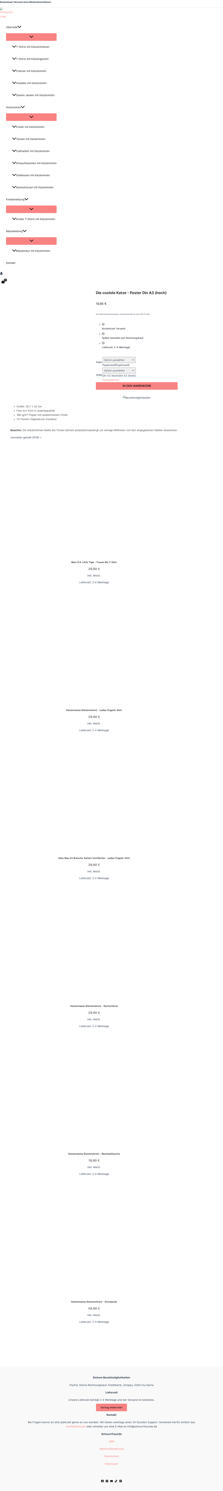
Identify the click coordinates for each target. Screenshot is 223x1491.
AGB (111, 1441)
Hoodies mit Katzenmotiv (31, 83)
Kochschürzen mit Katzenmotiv (35, 187)
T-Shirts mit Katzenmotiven (32, 46)
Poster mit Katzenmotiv (30, 126)
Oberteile (11, 27)
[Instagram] (107, 1481)
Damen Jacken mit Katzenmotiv (35, 95)
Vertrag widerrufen (111, 1407)
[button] (19, 27)
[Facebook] (102, 1481)
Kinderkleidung (15, 199)
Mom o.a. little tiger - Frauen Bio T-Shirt (94, 562)
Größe (99, 375)
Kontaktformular (76, 1426)
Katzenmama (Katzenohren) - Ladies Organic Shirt (94, 710)
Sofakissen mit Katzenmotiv (33, 175)
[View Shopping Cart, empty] (3, 282)
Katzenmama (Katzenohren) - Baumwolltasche (94, 1153)
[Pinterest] (120, 1481)
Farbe (99, 362)
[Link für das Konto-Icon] (1, 274)
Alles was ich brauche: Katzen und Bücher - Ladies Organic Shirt (94, 858)
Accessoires (13, 107)
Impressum (111, 1463)
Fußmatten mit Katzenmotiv (33, 151)
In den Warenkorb (137, 386)
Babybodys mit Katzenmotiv (33, 250)
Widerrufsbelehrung (112, 1448)
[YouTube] (111, 1481)
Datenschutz (111, 1456)
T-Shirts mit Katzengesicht (32, 58)
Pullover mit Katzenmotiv (31, 71)
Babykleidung (14, 231)
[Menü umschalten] (31, 36)
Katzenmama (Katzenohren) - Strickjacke (94, 1301)
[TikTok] (116, 1481)
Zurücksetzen (110, 379)
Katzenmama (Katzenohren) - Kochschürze (94, 1006)
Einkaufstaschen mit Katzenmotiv (36, 163)
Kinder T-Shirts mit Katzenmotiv (35, 219)
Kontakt (10, 262)
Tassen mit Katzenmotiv (30, 139)
